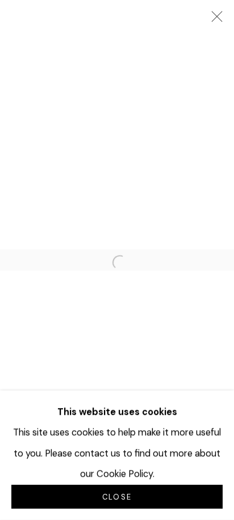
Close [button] (116, 497)
